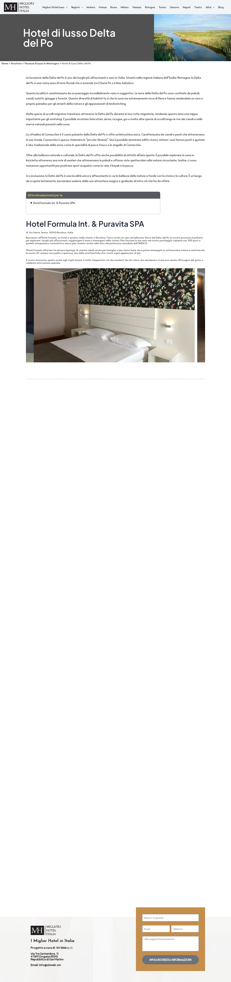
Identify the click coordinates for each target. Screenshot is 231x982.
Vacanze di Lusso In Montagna (42, 63)
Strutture (16, 63)
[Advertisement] (115, 441)
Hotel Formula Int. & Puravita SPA (54, 203)
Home (5, 63)
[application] (66, 7)
